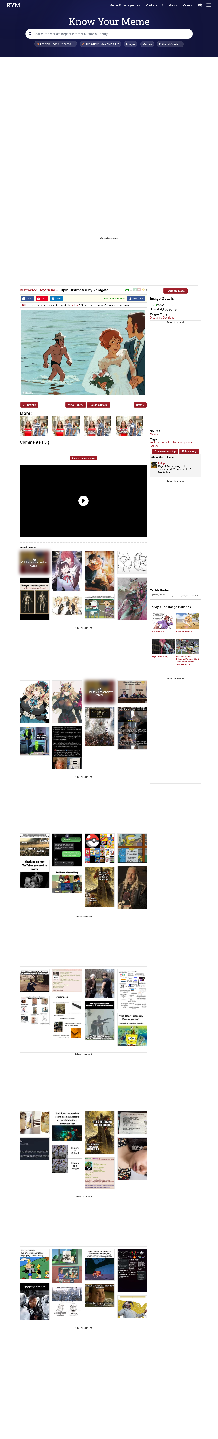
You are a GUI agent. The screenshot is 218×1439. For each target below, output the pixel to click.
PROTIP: (25, 305)
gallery (75, 305)
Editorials (168, 5)
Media (150, 5)
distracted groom (182, 442)
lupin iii (166, 442)
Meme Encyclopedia (123, 5)
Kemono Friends (184, 631)
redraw (154, 445)
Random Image (98, 404)
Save (43, 298)
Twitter (154, 434)
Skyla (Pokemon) (160, 656)
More (186, 5)
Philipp (162, 463)
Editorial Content (170, 44)
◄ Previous (29, 404)
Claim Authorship (165, 451)
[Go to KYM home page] (13, 6)
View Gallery (75, 404)
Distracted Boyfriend (37, 290)
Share (28, 298)
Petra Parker (158, 631)
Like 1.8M (137, 298)
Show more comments (83, 458)
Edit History (189, 451)
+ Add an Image (175, 290)
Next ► (140, 404)
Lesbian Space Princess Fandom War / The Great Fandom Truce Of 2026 (187, 660)
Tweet (57, 298)
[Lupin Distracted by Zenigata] (83, 352)
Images (130, 44)
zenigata (155, 442)
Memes (147, 44)
